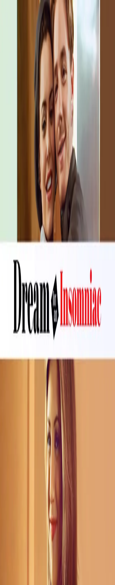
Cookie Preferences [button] (32, 523)
